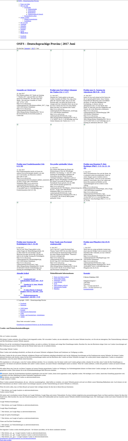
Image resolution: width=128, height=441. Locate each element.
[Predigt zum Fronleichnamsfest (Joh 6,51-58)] (40, 160)
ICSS (55, 283)
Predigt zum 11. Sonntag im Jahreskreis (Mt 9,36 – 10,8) (94, 91)
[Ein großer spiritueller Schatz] (73, 160)
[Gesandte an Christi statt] (40, 86)
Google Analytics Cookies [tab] (8, 379)
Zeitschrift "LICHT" (60, 280)
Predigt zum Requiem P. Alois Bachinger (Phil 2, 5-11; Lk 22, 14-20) (97, 166)
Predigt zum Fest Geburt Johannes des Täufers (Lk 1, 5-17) (63, 91)
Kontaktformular (88, 289)
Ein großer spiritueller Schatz (61, 164)
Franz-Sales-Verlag (59, 278)
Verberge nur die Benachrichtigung (42, 324)
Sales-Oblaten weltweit (61, 285)
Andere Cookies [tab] (5, 426)
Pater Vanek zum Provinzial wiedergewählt (61, 243)
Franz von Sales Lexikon (61, 277)
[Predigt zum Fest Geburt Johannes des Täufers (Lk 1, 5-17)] (73, 86)
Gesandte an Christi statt (26, 90)
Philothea (56, 289)
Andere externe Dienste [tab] (7, 392)
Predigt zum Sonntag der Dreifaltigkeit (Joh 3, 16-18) (27, 243)
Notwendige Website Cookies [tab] (9, 349)
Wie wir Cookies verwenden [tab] (8, 336)
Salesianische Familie (60, 287)
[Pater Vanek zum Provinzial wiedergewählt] (73, 238)
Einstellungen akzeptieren (24, 324)
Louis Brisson (58, 282)
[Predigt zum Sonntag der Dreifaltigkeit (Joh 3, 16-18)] (40, 238)
